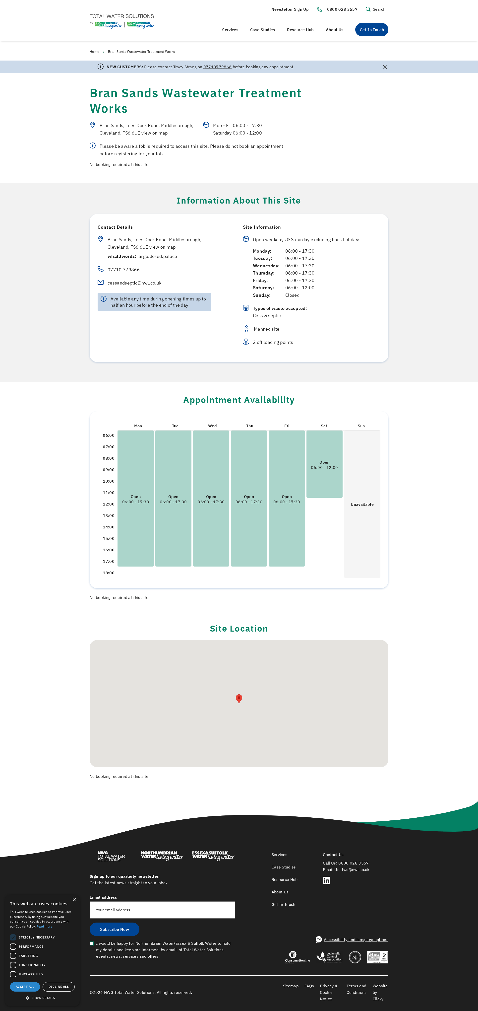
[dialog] (42, 950)
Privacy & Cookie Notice (329, 992)
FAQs (309, 985)
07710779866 (217, 66)
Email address (103, 897)
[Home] (122, 22)
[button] (239, 699)
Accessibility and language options (356, 939)
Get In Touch (372, 29)
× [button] (74, 900)
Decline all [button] (59, 987)
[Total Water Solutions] (115, 857)
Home (94, 51)
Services (230, 29)
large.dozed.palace (142, 256)
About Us (335, 29)
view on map (154, 133)
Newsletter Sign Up (290, 9)
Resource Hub (300, 29)
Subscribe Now (114, 929)
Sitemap (291, 985)
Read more (45, 926)
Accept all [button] (25, 987)
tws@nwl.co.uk (355, 869)
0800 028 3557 (342, 9)
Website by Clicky (380, 992)
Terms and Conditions (356, 989)
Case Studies (262, 29)
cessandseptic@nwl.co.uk (134, 283)
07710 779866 (124, 270)
